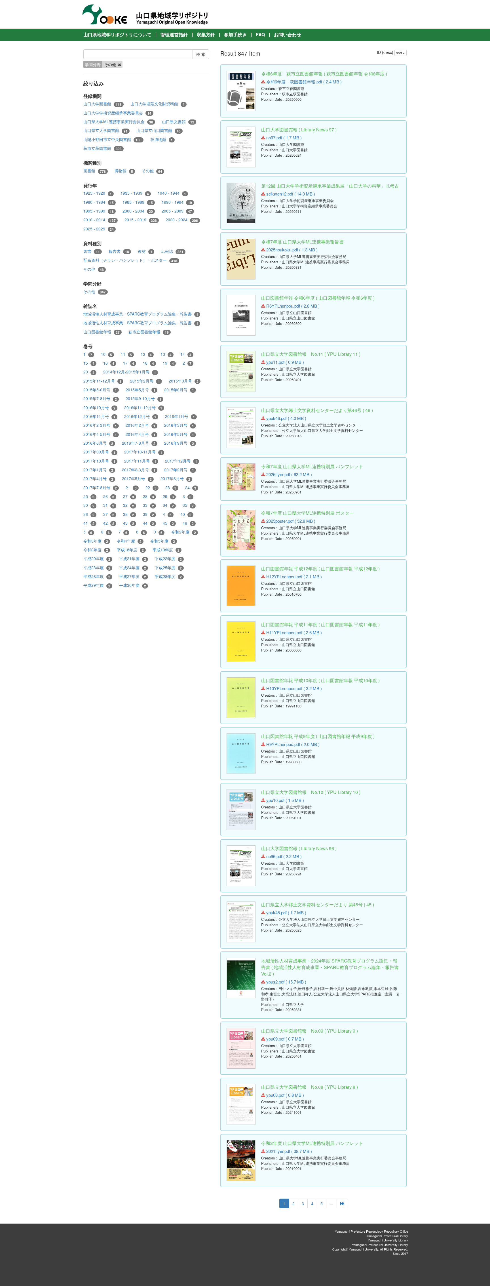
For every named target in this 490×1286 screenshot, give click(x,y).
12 (146, 354)
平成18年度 (130, 550)
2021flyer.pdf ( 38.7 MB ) (288, 1151)
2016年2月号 (140, 425)
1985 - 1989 (137, 202)
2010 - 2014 (99, 220)
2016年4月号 (140, 434)
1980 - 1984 (98, 202)
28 (148, 496)
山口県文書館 (178, 122)
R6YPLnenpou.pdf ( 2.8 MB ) (292, 306)
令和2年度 (183, 532)
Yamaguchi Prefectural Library (387, 1236)
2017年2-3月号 (138, 470)
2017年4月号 (98, 479)
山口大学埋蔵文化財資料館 (157, 104)
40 (185, 514)
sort (399, 52)
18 (148, 363)
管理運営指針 (174, 34)
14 (185, 354)
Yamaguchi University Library (388, 1240)
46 (188, 523)
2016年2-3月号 (100, 425)
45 (168, 523)
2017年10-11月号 (143, 452)
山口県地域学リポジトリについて (117, 34)
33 (148, 505)
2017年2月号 (179, 470)
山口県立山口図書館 (158, 130)
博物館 (124, 171)
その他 (152, 171)
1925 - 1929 (97, 193)
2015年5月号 (140, 390)
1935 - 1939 (135, 193)
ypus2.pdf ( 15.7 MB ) (285, 982)
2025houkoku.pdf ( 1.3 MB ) (291, 250)
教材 (145, 251)
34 (168, 505)
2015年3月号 (183, 381)
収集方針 (206, 34)
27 (128, 496)
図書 (91, 251)
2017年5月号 (137, 479)
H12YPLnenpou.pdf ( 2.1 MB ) (293, 576)
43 (128, 523)
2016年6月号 (98, 443)
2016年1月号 (180, 416)
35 (188, 505)
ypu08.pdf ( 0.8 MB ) (284, 1095)
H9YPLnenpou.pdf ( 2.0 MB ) (292, 744)
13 (166, 354)
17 (128, 363)
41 (88, 523)
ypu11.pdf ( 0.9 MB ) (284, 362)
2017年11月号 (140, 461)
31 (108, 505)
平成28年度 (168, 576)
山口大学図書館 (102, 104)
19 (168, 363)
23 (170, 488)
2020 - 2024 (182, 220)
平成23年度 (96, 568)
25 (88, 496)
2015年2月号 (145, 381)
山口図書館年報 (101, 332)
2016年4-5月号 (100, 434)
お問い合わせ (287, 34)
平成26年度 (96, 576)
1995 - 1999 (98, 211)
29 (168, 496)
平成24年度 (132, 568)
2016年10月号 (99, 408)
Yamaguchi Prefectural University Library (380, 1244)
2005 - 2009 (177, 211)
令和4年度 (129, 541)
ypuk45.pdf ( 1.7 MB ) (285, 912)
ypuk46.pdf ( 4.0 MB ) (285, 418)
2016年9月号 (179, 443)
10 (106, 354)
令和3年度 (95, 541)
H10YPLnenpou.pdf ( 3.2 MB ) (293, 688)
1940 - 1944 (172, 193)
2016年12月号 (140, 416)
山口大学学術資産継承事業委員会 (117, 113)
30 (88, 505)
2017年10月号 (99, 461)
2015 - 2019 (140, 220)
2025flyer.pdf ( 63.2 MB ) (288, 474)
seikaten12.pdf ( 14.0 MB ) (290, 194)
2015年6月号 (179, 390)
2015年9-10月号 (143, 399)
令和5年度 (162, 541)
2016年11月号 (99, 416)
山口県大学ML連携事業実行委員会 (118, 122)
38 (128, 514)
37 (108, 514)
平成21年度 (132, 559)
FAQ (260, 34)
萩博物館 (161, 139)
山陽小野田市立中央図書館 (112, 139)
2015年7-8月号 (100, 399)
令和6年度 (95, 550)
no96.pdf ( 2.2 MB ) (283, 856)
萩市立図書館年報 (148, 332)
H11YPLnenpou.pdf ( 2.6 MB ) (293, 632)
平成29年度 (96, 585)
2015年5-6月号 (100, 390)
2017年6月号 (175, 479)
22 (151, 488)
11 (126, 354)
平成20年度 (96, 559)
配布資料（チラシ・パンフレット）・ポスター (130, 260)
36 (88, 514)
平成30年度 (132, 585)
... (331, 1203)
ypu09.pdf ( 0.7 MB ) (284, 1039)
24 (190, 488)
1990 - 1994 (177, 202)
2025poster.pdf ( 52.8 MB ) (290, 521)
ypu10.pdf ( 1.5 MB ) (284, 800)
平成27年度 (132, 576)
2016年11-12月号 (143, 408)
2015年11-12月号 (102, 381)
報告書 (119, 251)
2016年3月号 (179, 425)
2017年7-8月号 (100, 488)
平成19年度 (166, 550)
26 (108, 496)
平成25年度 (168, 568)
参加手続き (235, 34)
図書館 (94, 171)
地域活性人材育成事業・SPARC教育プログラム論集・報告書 (140, 314)
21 (131, 488)
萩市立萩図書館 (102, 148)
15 (88, 363)
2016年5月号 (179, 434)
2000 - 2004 (137, 211)
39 (148, 514)
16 (108, 363)
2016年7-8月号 (138, 443)
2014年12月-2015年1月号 (129, 372)
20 (88, 372)
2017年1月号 (98, 470)
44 (148, 523)
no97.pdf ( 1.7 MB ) (283, 137)
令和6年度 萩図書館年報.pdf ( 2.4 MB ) (303, 82)
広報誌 (172, 251)
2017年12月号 (181, 461)
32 (128, 505)
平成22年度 (168, 559)
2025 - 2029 (98, 229)
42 (108, 523)
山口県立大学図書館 (105, 130)
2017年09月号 (99, 452)
